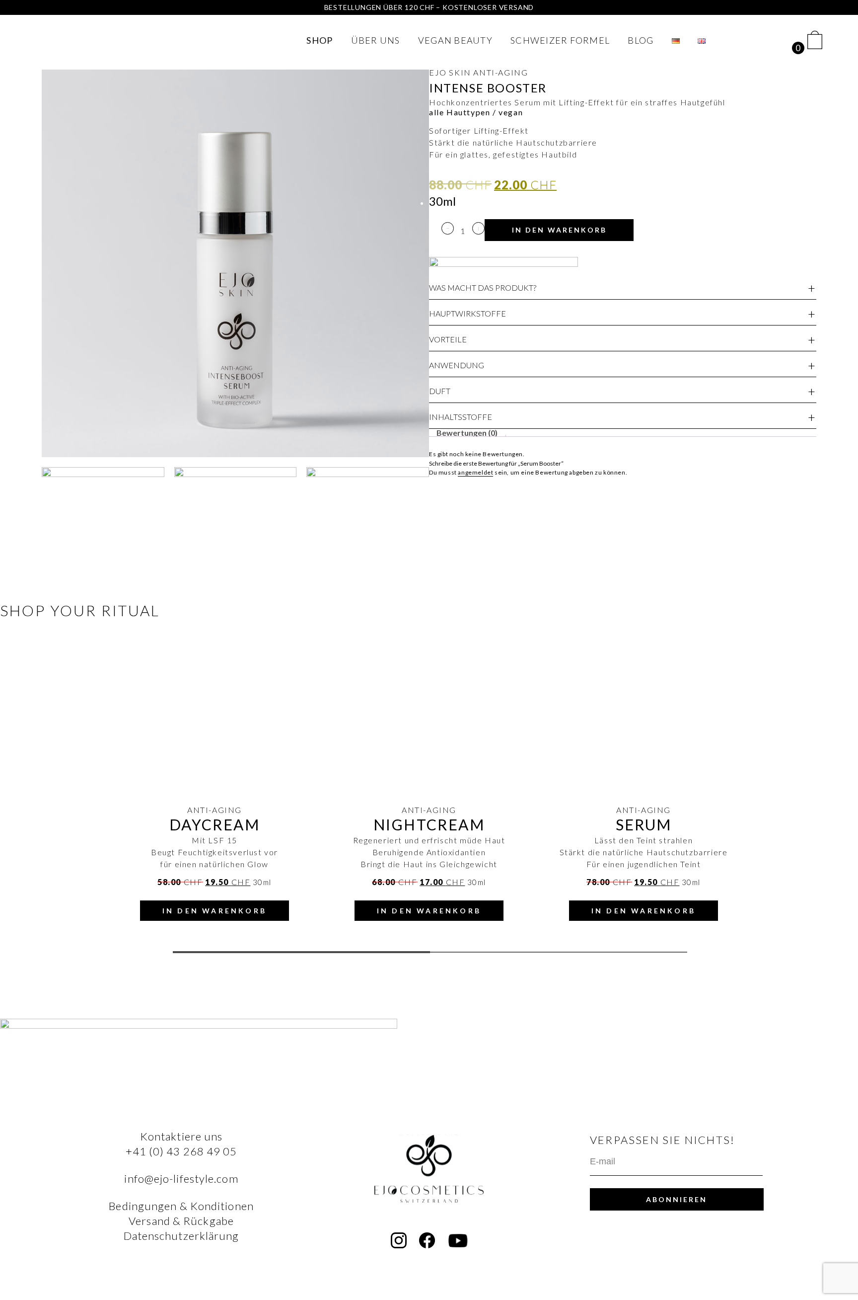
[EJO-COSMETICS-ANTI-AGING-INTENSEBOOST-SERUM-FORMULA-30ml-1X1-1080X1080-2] (103, 528)
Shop (319, 40)
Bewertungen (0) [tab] (467, 433)
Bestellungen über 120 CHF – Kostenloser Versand (429, 7)
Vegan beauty (455, 40)
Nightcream (429, 824)
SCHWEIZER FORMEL (560, 40)
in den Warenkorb (559, 230)
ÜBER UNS (375, 40)
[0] (814, 39)
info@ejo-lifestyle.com (181, 1178)
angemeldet (475, 472)
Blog (640, 40)
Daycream (214, 824)
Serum (644, 824)
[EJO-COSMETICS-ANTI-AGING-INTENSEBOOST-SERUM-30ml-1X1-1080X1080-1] (235, 263)
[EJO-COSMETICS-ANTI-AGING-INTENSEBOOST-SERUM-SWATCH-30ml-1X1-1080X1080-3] (235, 528)
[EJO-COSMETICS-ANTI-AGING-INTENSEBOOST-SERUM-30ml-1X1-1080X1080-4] (367, 528)
